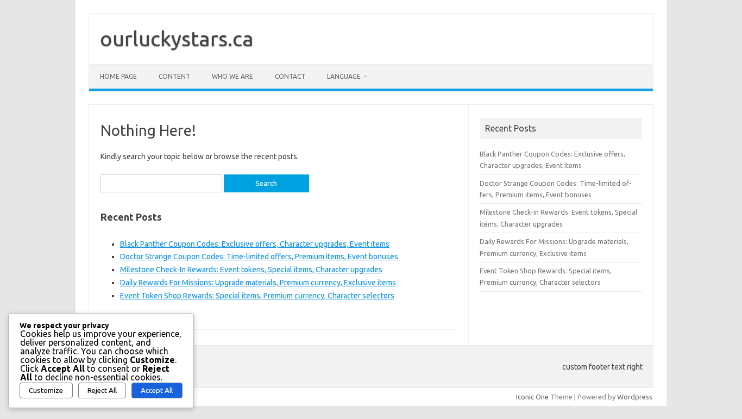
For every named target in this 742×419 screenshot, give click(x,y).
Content (174, 76)
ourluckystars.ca (177, 38)
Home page (118, 76)
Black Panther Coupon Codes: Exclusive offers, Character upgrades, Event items (254, 244)
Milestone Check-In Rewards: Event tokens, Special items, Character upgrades (251, 269)
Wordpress (634, 397)
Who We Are (232, 76)
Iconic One (532, 397)
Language (344, 76)
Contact (290, 76)
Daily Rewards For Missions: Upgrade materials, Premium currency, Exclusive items (258, 282)
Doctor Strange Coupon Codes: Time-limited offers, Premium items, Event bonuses (259, 256)
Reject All (102, 390)
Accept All (157, 390)
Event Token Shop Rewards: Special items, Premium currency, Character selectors (257, 295)
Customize (46, 390)
